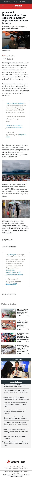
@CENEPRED (10, 270)
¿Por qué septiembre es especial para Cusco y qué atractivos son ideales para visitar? (15, 424)
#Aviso (9, 103)
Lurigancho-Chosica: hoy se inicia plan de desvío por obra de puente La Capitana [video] (15, 404)
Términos (25, 471)
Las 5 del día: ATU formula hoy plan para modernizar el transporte (22, 311)
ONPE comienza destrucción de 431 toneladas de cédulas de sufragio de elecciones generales (23, 349)
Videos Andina (9, 304)
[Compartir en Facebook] (27, 316)
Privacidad (16, 473)
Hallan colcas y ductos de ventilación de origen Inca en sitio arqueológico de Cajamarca (15, 411)
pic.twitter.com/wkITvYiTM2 (14, 128)
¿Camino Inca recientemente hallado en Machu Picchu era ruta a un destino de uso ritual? (16, 443)
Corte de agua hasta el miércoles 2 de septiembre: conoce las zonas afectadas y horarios (16, 392)
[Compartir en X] (28, 316)
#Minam (20, 103)
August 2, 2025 (11, 284)
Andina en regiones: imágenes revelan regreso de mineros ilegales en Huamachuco (23, 324)
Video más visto (16, 360)
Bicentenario (7, 1)
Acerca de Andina (17, 471)
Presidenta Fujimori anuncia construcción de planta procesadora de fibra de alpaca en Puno (23, 337)
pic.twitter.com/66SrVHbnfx (14, 274)
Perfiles (15, 1)
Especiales (22, 1)
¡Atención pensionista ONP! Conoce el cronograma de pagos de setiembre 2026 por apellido (16, 431)
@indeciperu (12, 255)
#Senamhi (15, 103)
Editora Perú (7, 471)
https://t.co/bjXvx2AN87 (13, 272)
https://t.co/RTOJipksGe (14, 125)
